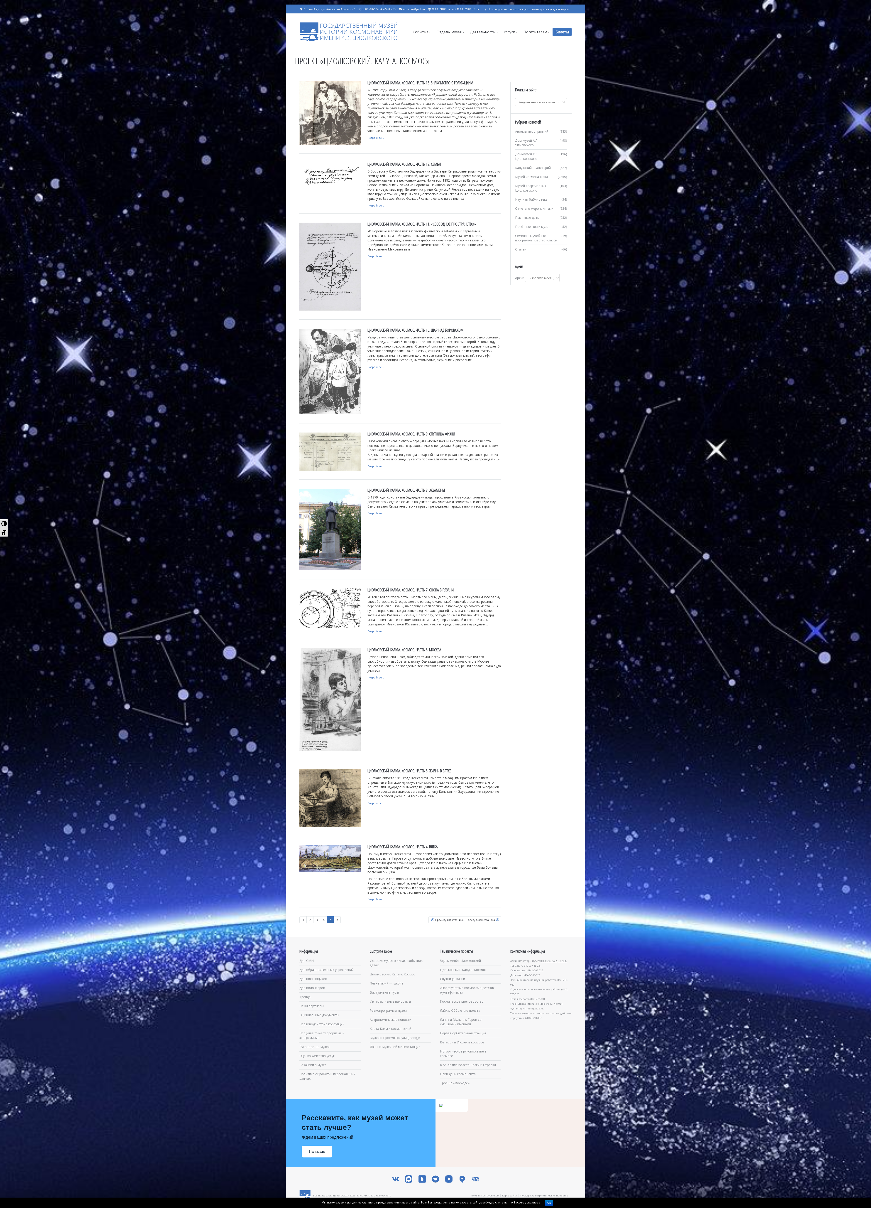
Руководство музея (314, 1047)
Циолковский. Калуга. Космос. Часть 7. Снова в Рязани (410, 590)
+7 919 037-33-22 (530, 965)
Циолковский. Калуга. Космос (392, 974)
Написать (317, 1151)
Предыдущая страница (449, 919)
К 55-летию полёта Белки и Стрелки (468, 1065)
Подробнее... (375, 137)
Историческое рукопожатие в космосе (463, 1053)
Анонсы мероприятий (531, 131)
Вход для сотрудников (485, 1195)
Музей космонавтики (531, 177)
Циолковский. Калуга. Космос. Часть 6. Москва (404, 650)
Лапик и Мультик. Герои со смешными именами (461, 1021)
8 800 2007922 (549, 961)
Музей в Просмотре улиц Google (395, 1037)
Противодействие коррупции (321, 1024)
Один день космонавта (458, 1074)
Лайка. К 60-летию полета (460, 1010)
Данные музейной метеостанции (395, 1047)
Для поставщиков (313, 979)
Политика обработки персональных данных (327, 1076)
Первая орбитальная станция (463, 1033)
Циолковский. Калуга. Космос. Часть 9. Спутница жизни (411, 434)
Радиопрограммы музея (388, 1010)
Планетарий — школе (386, 983)
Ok (549, 1202)
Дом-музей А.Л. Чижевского (526, 142)
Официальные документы (319, 1015)
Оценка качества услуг (317, 1056)
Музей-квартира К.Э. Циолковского (531, 188)
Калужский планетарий (533, 167)
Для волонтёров (312, 988)
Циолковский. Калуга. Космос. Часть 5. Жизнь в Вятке (409, 771)
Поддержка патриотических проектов (544, 1195)
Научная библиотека (531, 199)
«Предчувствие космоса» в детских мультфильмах (467, 990)
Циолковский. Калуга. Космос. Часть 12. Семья (404, 164)
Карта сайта (509, 1195)
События (420, 31)
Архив (519, 278)
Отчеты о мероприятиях (534, 208)
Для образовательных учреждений (326, 969)
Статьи (520, 249)
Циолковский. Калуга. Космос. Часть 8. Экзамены (406, 490)
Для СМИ (306, 960)
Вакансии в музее (313, 1065)
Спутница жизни (452, 979)
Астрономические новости (390, 1019)
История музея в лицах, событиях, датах (396, 962)
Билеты (562, 31)
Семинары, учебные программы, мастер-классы (536, 237)
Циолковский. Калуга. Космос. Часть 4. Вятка (402, 847)
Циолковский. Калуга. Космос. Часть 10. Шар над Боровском (415, 330)
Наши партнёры (311, 1006)
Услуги (509, 31)
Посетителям (535, 31)
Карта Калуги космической (390, 1028)
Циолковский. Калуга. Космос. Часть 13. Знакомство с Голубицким (420, 83)
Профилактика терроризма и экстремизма (321, 1035)
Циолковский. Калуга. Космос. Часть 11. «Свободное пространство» (421, 224)
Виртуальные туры (384, 992)
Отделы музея (449, 31)
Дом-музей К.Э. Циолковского (526, 156)
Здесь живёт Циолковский (460, 960)
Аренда (305, 997)
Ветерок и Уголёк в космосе (462, 1042)
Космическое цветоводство (462, 1001)
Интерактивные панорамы (390, 1001)
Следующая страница (481, 919)
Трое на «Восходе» (455, 1083)
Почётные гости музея (532, 226)
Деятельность (482, 31)
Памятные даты (527, 217)
